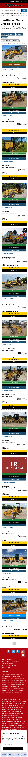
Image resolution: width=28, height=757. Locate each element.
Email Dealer (14, 87)
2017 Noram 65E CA (8, 482)
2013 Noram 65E (7, 161)
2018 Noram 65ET (7, 116)
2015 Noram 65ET (7, 345)
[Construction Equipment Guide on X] (14, 652)
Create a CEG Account (15, 1)
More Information (14, 110)
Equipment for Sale (10, 13)
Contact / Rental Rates (14, 64)
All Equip (4, 34)
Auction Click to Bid (14, 615)
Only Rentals (5, 37)
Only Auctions (11, 34)
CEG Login (23, 1)
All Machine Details (14, 67)
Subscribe (13, 748)
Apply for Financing (13, 61)
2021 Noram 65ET (7, 70)
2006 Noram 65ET (7, 528)
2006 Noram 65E (7, 299)
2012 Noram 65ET (7, 574)
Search (24, 10)
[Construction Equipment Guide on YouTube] (23, 656)
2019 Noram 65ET (7, 436)
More (25, 31)
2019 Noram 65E (7, 390)
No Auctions (19, 34)
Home (2, 13)
